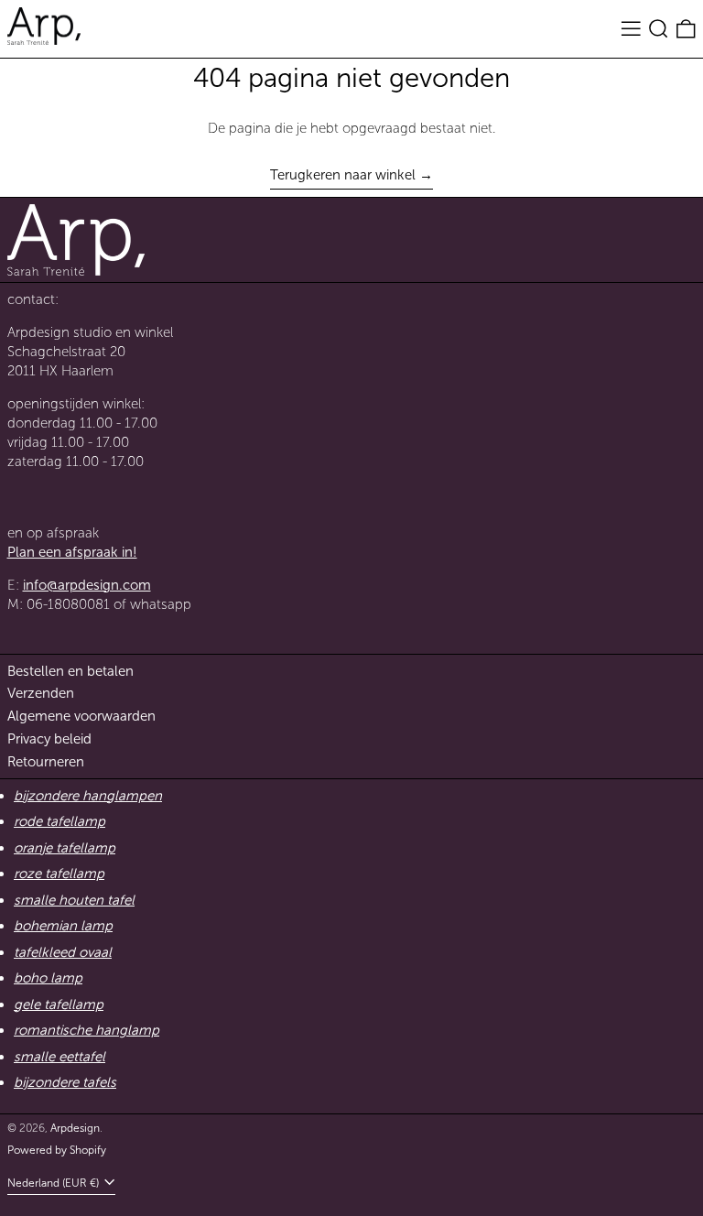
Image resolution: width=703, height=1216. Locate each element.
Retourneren (45, 762)
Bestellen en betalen (70, 671)
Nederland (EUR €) (54, 1183)
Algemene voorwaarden (81, 716)
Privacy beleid (49, 739)
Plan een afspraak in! (72, 552)
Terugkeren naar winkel (343, 175)
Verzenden (40, 693)
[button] (658, 29)
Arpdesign (75, 1128)
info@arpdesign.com (87, 585)
